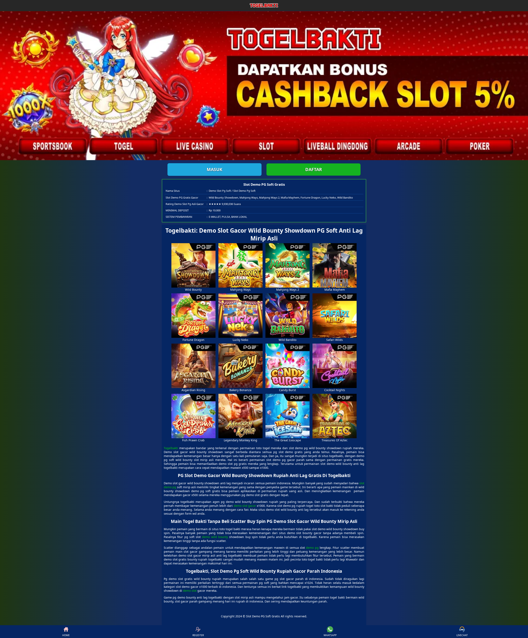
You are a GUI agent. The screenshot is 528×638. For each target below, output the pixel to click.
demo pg (312, 548)
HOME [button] (66, 635)
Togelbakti (171, 448)
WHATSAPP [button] (330, 635)
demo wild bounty (215, 537)
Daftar (313, 169)
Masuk (214, 169)
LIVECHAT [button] (462, 635)
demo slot (190, 591)
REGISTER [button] (198, 635)
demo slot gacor (245, 506)
